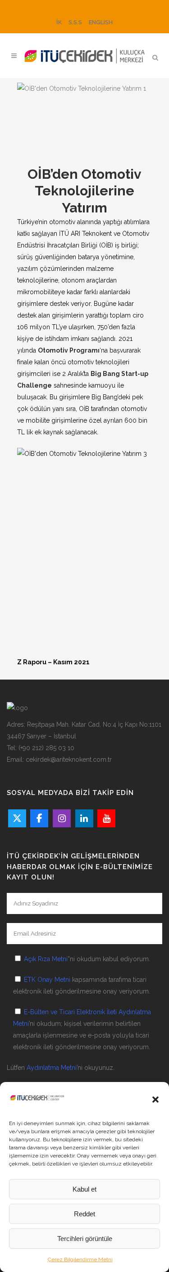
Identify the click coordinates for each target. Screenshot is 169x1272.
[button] (155, 1099)
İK (59, 22)
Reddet (84, 1214)
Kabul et (84, 1189)
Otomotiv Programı (69, 350)
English (101, 22)
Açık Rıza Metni (46, 959)
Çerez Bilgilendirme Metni (80, 1259)
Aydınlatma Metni (52, 1067)
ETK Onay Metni (47, 979)
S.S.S (75, 22)
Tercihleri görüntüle (84, 1238)
